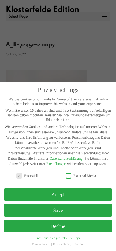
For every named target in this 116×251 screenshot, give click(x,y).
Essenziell (31, 175)
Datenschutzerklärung (66, 158)
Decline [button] (58, 226)
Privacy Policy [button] (62, 244)
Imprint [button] (79, 244)
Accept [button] (58, 194)
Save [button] (58, 210)
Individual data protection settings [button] (58, 237)
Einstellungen (56, 163)
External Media (84, 175)
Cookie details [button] (41, 244)
